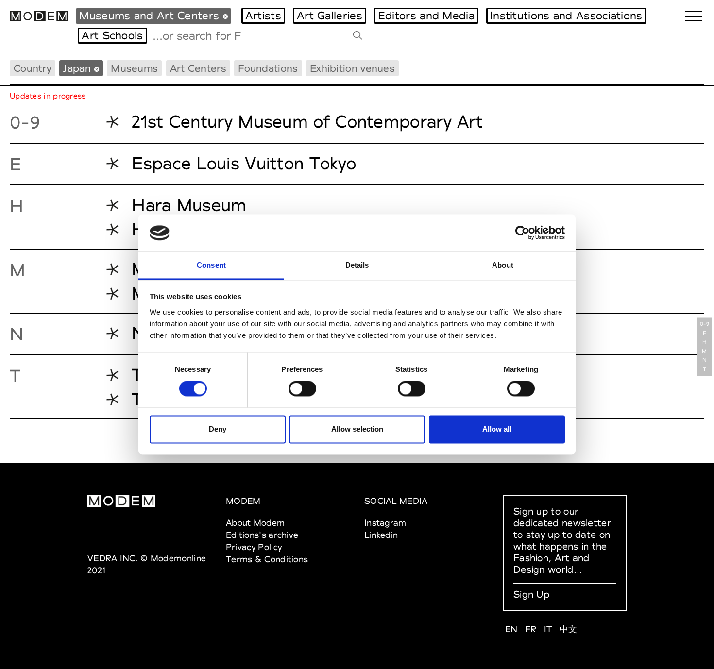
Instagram (385, 523)
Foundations (268, 68)
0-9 (704, 324)
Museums (134, 68)
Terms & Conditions (267, 559)
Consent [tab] (211, 265)
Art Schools (112, 35)
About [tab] (502, 265)
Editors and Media (426, 15)
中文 (569, 629)
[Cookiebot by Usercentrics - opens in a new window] (522, 233)
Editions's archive (262, 535)
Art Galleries (329, 15)
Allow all (496, 429)
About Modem (255, 523)
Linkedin (381, 535)
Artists (263, 15)
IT (548, 629)
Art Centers (198, 68)
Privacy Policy (254, 547)
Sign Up (531, 594)
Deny (217, 429)
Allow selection (357, 429)
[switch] (302, 389)
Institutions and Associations (566, 15)
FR (531, 629)
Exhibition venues (352, 68)
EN (511, 629)
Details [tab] (357, 265)
